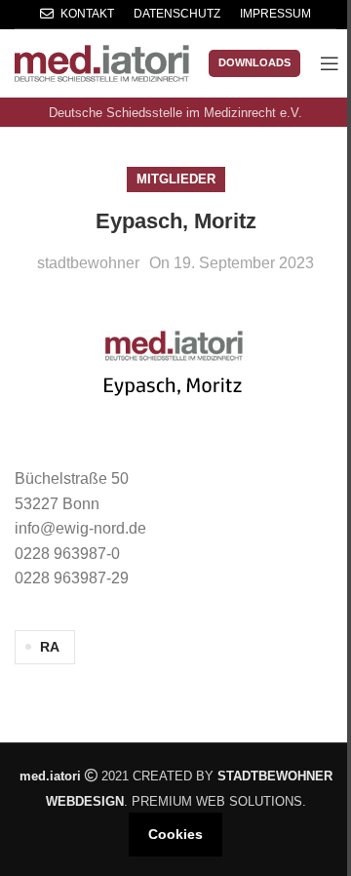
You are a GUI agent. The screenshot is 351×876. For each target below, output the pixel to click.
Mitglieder (175, 179)
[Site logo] (102, 62)
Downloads (254, 62)
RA (49, 647)
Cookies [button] (175, 834)
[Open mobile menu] (329, 63)
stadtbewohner (88, 263)
